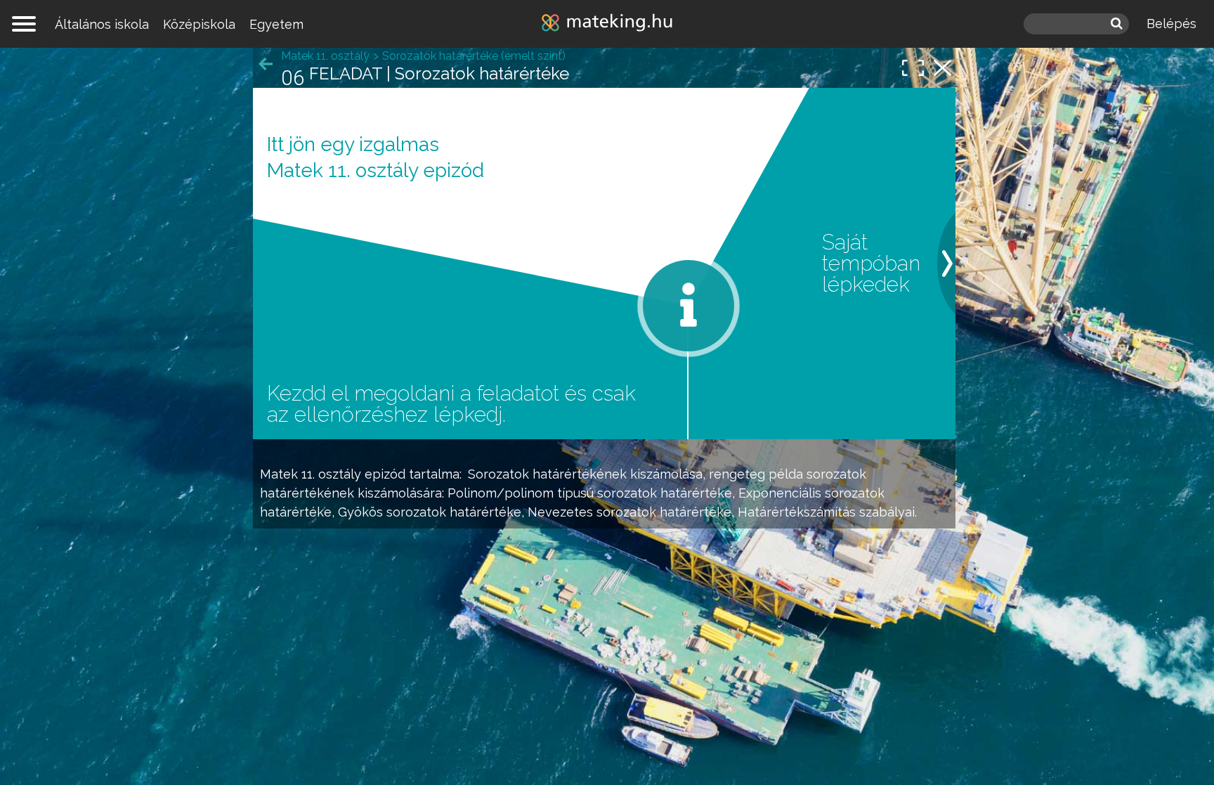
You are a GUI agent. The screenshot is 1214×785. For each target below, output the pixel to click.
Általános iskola (102, 24)
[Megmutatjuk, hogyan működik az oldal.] (688, 305)
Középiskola (199, 24)
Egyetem (276, 24)
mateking (607, 23)
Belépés (1171, 23)
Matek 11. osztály (310, 474)
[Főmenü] (24, 24)
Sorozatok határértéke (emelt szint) (474, 56)
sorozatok (836, 474)
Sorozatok (498, 474)
